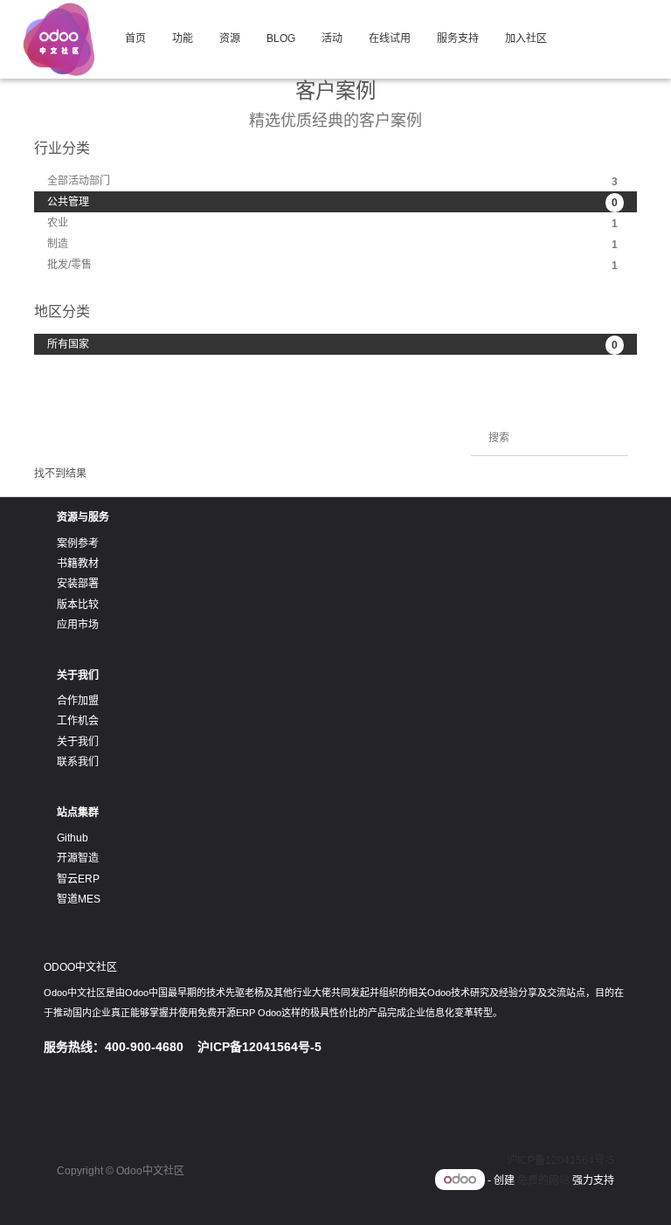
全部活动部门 (332, 181)
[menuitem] (135, 39)
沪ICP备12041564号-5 (560, 1160)
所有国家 (332, 344)
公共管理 (332, 202)
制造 (332, 244)
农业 (332, 223)
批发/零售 (332, 265)
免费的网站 (543, 1180)
